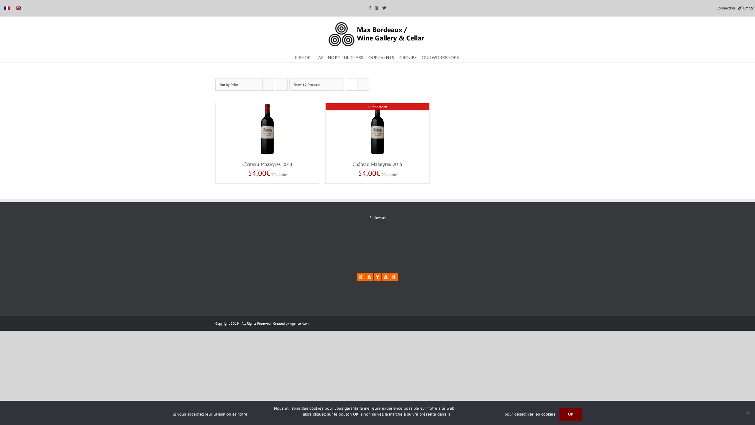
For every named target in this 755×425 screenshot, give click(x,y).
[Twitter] (378, 238)
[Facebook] (360, 238)
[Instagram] (396, 238)
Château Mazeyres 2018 (267, 164)
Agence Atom (300, 323)
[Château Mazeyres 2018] (267, 129)
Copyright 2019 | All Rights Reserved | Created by (252, 323)
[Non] (748, 413)
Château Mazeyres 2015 (377, 164)
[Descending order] (282, 85)
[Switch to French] (7, 8)
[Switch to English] (18, 8)
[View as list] (363, 84)
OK (571, 414)
